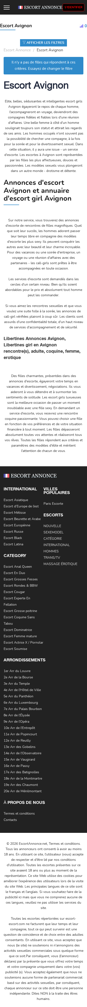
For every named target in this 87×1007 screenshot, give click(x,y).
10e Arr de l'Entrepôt (19, 728)
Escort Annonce (17, 50)
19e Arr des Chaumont (21, 785)
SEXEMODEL (54, 532)
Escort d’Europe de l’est (21, 506)
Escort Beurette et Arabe (22, 519)
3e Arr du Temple (17, 683)
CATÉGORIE (53, 538)
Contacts (10, 820)
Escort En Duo (14, 573)
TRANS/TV (52, 557)
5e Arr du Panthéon (18, 696)
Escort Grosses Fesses (21, 579)
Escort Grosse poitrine (20, 611)
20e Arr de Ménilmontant (23, 791)
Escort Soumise (15, 649)
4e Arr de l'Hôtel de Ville (22, 690)
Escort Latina (13, 544)
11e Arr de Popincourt (20, 734)
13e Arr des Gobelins (20, 747)
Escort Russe (13, 531)
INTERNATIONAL (57, 545)
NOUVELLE (52, 526)
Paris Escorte (53, 503)
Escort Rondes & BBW (21, 585)
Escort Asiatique (16, 500)
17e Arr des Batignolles (21, 772)
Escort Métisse (15, 512)
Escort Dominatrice (18, 630)
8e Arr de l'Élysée (17, 715)
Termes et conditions (19, 813)
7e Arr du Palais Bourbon (23, 709)
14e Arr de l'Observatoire (22, 753)
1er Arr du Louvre (17, 671)
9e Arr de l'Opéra (16, 721)
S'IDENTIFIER (73, 7)
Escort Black (13, 538)
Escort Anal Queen (18, 566)
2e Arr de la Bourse (18, 677)
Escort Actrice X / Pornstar (23, 642)
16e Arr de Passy (16, 766)
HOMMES (51, 551)
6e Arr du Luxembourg (21, 702)
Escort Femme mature (20, 636)
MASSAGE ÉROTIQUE (60, 564)
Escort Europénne (17, 525)
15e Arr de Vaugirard (19, 759)
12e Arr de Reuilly (17, 740)
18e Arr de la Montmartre (23, 778)
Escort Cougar (14, 592)
